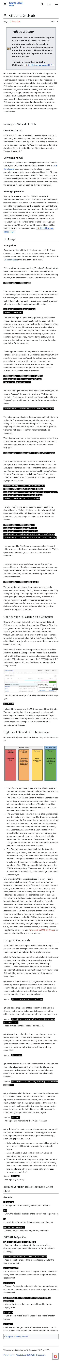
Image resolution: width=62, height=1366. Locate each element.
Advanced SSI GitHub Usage (42, 930)
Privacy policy (8, 1355)
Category (8, 1336)
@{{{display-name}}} (39, 65)
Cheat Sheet (11, 260)
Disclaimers (41, 1355)
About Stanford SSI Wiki (25, 1355)
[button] (5, 4)
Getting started (21, 1336)
